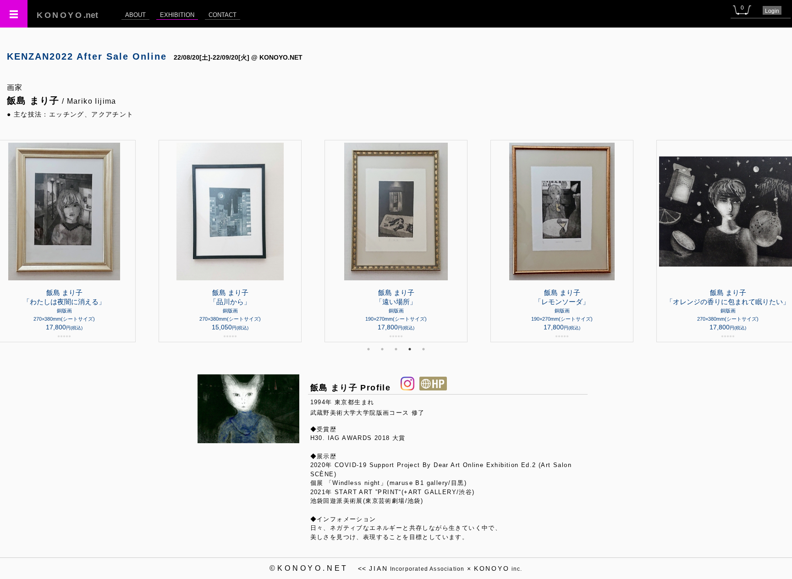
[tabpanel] (396, 241)
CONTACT (222, 14)
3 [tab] (396, 349)
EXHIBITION (177, 14)
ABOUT (135, 14)
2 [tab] (382, 349)
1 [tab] (368, 349)
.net (67, 15)
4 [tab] (409, 349)
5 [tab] (423, 349)
